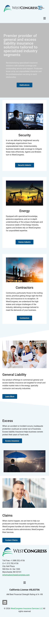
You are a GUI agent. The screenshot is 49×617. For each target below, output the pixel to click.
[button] (45, 18)
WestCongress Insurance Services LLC (27, 608)
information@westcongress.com (16, 575)
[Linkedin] (4, 602)
